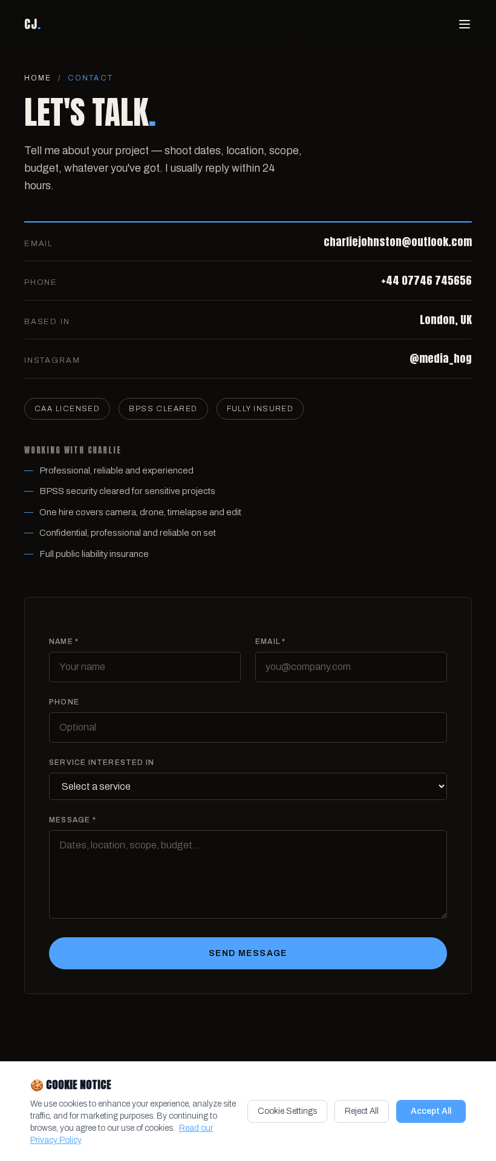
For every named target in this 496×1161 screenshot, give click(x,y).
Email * (270, 641)
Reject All (362, 1111)
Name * (64, 641)
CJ (33, 24)
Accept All (431, 1111)
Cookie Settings (287, 1111)
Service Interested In (101, 762)
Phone (64, 702)
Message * (72, 820)
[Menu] (464, 24)
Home (38, 78)
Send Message (248, 953)
